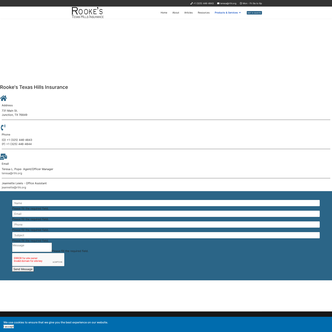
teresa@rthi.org (228, 3)
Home (164, 12)
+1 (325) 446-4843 (203, 3)
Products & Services (226, 12)
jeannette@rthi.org (14, 187)
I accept (8, 326)
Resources (204, 12)
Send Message (23, 269)
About (175, 12)
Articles (188, 12)
